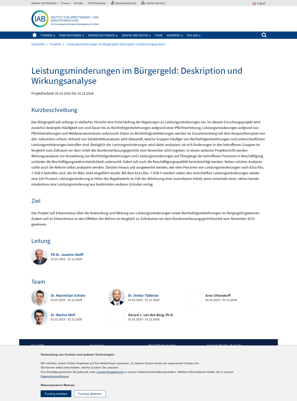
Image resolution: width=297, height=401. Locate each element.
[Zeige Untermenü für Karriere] (182, 35)
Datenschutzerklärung (55, 376)
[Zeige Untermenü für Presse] (70, 3)
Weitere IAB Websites (43, 3)
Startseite (34, 35)
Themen (46, 35)
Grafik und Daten (135, 35)
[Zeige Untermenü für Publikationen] (83, 35)
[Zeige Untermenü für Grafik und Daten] (150, 35)
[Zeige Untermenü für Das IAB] (199, 35)
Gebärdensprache (125, 3)
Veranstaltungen (101, 35)
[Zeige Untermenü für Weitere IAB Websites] (58, 3)
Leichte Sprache (155, 3)
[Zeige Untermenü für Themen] (54, 35)
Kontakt (78, 3)
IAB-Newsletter (97, 3)
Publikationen (70, 35)
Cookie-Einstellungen (110, 372)
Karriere (173, 35)
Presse (65, 3)
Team (158, 35)
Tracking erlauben (55, 393)
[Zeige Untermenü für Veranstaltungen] (116, 35)
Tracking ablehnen (90, 393)
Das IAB (192, 35)
